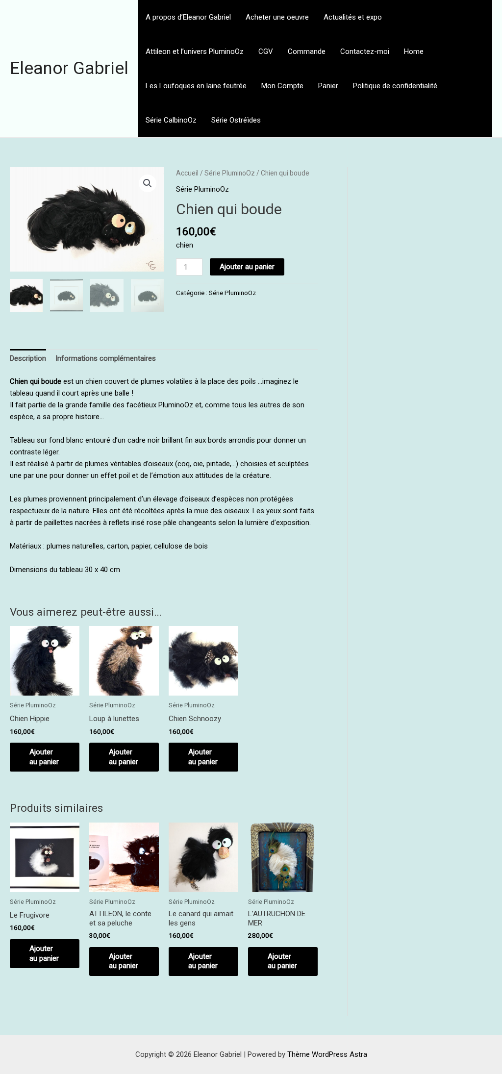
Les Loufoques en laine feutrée (196, 85)
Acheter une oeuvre (277, 17)
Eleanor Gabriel (69, 68)
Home (414, 51)
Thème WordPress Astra (327, 1054)
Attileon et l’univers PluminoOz (195, 51)
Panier (328, 85)
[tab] (28, 358)
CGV (265, 51)
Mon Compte (282, 85)
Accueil (187, 173)
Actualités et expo (353, 17)
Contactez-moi (364, 51)
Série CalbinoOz (171, 120)
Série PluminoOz (229, 173)
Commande (307, 51)
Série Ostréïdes (236, 120)
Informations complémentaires (105, 358)
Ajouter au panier (247, 266)
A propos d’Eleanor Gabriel (188, 17)
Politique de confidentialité (395, 85)
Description (28, 358)
